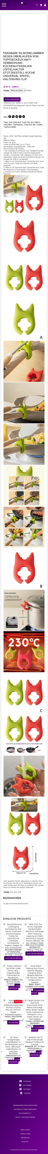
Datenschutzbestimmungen (25, 1109)
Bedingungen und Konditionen (25, 1105)
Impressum (25, 1138)
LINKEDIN (27, 1093)
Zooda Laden (25, 1134)
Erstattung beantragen (25, 1117)
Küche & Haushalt (10, 108)
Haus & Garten (31, 105)
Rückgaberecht (25, 1113)
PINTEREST (27, 1089)
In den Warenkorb (12, 99)
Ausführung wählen (13, 958)
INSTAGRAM (27, 1085)
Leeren (29, 90)
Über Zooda (25, 1130)
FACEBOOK (27, 1081)
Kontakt (25, 1142)
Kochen (41, 105)
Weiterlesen (13, 1022)
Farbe (6, 90)
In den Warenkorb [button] (14, 987)
